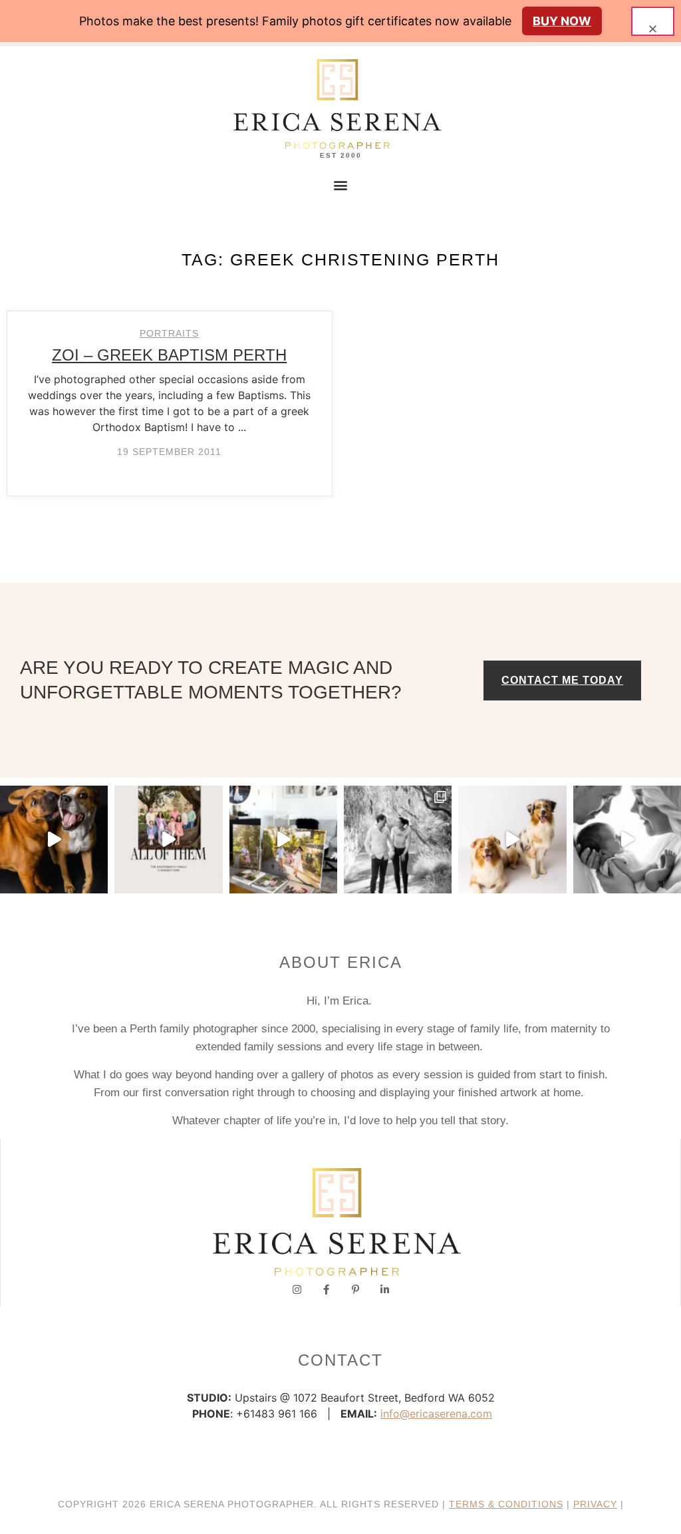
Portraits (169, 333)
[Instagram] (297, 1290)
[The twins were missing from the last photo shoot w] (168, 839)
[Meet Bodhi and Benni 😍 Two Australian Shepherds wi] (512, 839)
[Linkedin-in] (385, 1290)
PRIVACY (595, 1504)
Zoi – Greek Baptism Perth (169, 355)
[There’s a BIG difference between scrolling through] (627, 839)
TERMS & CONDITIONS (506, 1504)
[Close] (652, 21)
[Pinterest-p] (355, 1290)
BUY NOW (562, 21)
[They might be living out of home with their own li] (398, 839)
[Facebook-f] (326, 1290)
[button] (341, 185)
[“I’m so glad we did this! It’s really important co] (283, 839)
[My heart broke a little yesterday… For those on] (54, 839)
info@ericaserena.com (436, 1413)
